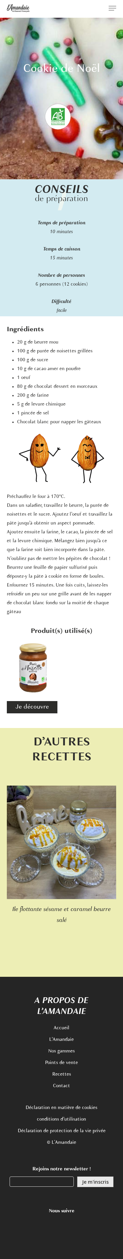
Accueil (61, 1028)
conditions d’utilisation (61, 1119)
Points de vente (61, 1062)
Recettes (61, 1074)
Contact (61, 1086)
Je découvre (32, 707)
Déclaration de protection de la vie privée (62, 1131)
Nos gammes (61, 1051)
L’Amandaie (61, 1039)
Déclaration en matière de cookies (61, 1107)
